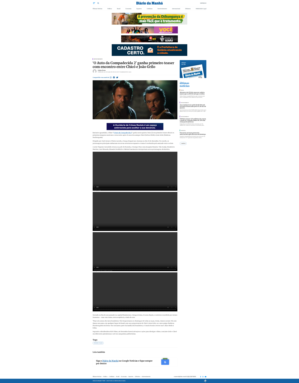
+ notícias (183, 143)
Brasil (118, 8)
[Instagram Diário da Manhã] (203, 376)
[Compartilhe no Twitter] (117, 77)
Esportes (139, 8)
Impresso (203, 3)
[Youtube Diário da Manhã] (205, 376)
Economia (128, 8)
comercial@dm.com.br (180, 376)
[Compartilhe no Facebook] (114, 77)
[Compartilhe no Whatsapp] (111, 77)
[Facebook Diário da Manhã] (200, 376)
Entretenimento (162, 8)
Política (109, 8)
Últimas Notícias (97, 8)
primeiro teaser (98, 343)
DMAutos (188, 8)
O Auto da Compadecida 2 (123, 133)
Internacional (176, 8)
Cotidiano (149, 8)
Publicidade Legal (201, 8)
